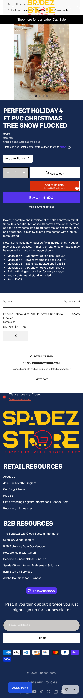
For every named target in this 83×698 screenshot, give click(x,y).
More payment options (41, 206)
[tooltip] (77, 188)
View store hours (20, 399)
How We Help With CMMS (20, 552)
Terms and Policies (41, 682)
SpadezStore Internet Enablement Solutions (31, 565)
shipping (40, 368)
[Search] (13, 7)
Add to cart (56, 173)
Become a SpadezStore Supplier (24, 559)
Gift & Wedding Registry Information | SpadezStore (35, 502)
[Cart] (78, 7)
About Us (9, 476)
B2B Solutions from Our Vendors (24, 546)
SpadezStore (46, 673)
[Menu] (4, 7)
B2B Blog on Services (17, 571)
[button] (55, 186)
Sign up (41, 638)
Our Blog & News (14, 489)
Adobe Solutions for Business (22, 578)
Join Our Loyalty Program (19, 483)
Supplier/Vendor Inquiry (18, 540)
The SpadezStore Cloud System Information (31, 533)
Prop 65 (8, 495)
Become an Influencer (17, 508)
